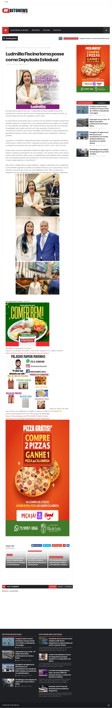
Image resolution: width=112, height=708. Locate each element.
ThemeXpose (14, 705)
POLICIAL (46, 30)
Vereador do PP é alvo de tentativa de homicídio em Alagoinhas (59, 688)
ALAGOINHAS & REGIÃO (19, 30)
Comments (101, 103)
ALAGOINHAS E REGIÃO (57, 38)
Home (6, 2)
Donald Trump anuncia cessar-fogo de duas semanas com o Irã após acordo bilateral (16, 561)
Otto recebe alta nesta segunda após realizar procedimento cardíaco (58, 562)
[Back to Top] (108, 705)
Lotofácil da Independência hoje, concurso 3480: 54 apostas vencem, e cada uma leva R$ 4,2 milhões (60, 673)
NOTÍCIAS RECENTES (85, 103)
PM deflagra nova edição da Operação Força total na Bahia (99, 151)
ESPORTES (36, 30)
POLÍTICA (57, 30)
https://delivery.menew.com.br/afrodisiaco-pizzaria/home (27, 353)
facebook (68, 587)
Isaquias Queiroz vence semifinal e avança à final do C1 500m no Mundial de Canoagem (99, 109)
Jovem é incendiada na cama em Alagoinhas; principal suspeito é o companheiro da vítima (60, 658)
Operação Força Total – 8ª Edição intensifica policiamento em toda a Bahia (100, 122)
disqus (60, 587)
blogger (53, 587)
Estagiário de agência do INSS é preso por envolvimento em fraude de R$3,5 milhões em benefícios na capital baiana (99, 137)
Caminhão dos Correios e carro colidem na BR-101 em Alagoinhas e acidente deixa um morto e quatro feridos (61, 642)
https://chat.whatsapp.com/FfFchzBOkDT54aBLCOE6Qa (27, 416)
